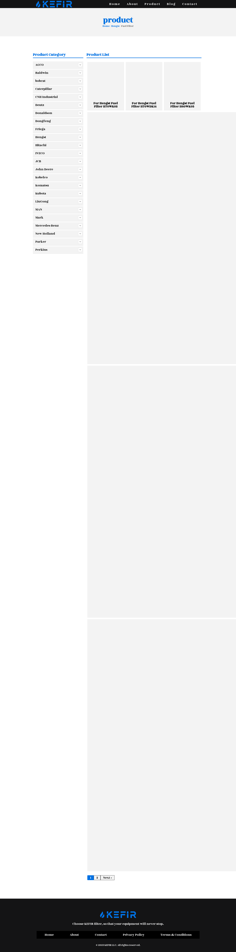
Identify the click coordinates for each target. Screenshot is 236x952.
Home (114, 4)
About (132, 4)
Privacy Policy (133, 935)
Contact (189, 4)
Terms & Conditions (176, 935)
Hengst (115, 26)
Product (152, 4)
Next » (107, 877)
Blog (171, 4)
